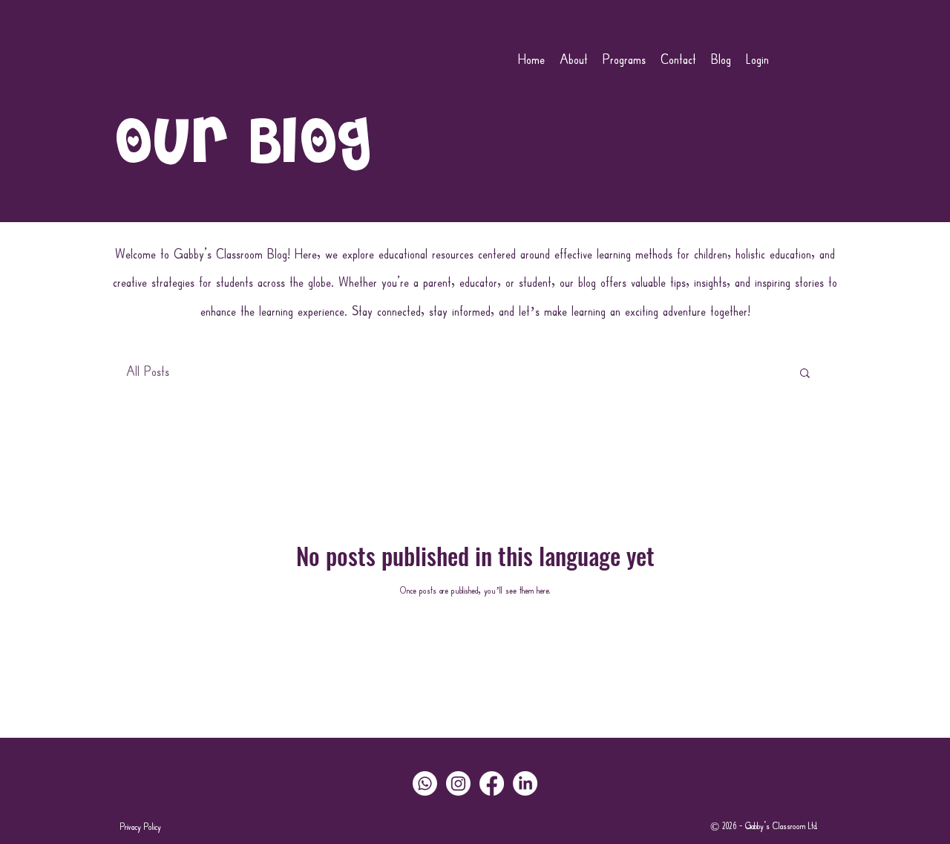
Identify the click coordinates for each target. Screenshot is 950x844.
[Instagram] (458, 783)
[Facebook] (491, 783)
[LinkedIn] (525, 783)
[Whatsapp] (425, 783)
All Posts (147, 372)
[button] (805, 374)
